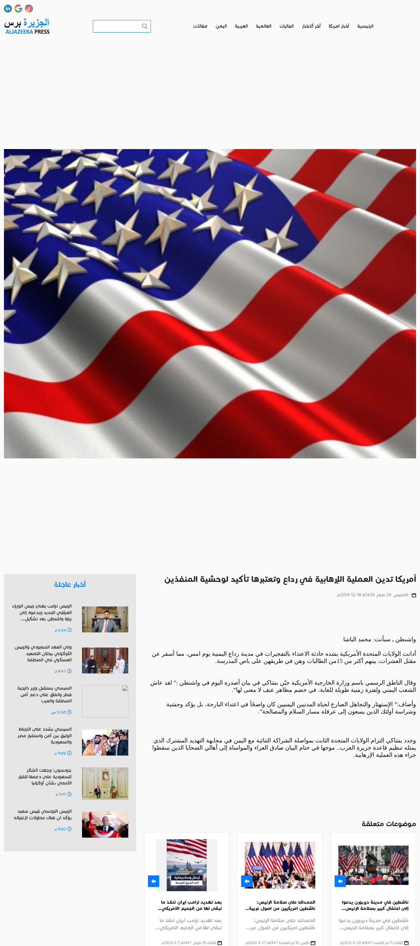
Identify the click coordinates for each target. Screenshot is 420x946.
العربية (241, 26)
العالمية (263, 26)
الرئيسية (365, 26)
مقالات (200, 26)
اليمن (221, 26)
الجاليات (287, 26)
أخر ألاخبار (311, 26)
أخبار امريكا (339, 26)
